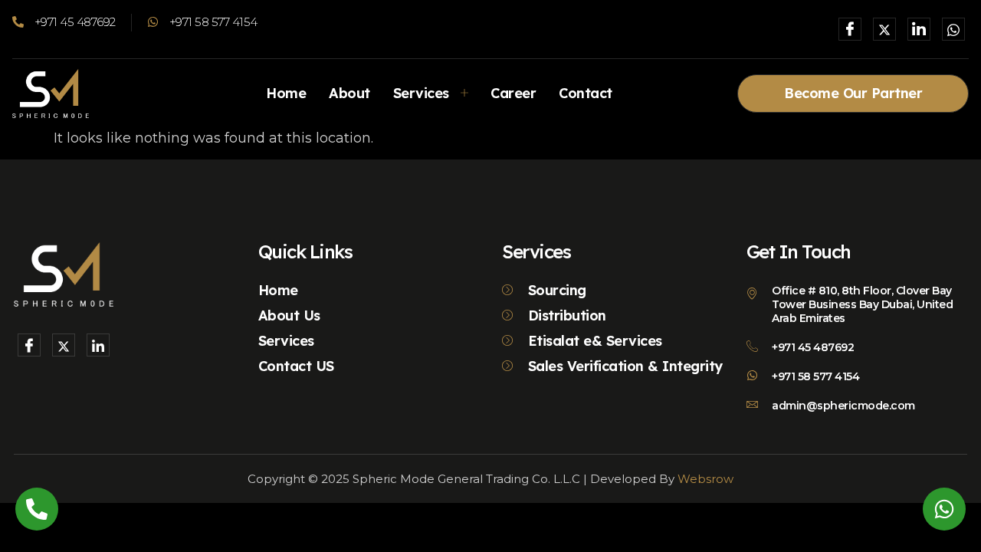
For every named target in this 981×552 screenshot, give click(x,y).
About (349, 93)
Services (421, 93)
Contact (585, 93)
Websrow (705, 479)
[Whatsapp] (953, 29)
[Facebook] (849, 29)
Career (513, 93)
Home (286, 93)
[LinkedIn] (918, 29)
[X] (884, 29)
